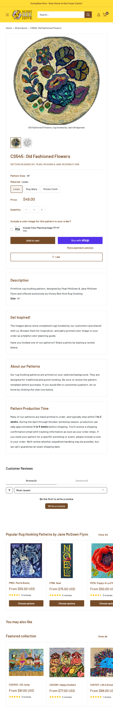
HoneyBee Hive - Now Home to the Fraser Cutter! (56, 3)
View (25, 231)
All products (21, 27)
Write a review (56, 506)
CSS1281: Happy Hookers (62, 684)
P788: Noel (55, 582)
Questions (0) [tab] (82, 480)
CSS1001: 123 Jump (19, 684)
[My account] (98, 14)
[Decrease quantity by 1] (26, 210)
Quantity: (15, 209)
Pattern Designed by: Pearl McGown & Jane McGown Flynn (44, 164)
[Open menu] (7, 15)
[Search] (88, 14)
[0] (105, 14)
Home (9, 27)
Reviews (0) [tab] (31, 480)
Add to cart (32, 240)
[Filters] (9, 490)
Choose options (26, 603)
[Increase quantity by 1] (42, 210)
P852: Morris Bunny (19, 582)
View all (103, 636)
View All (103, 534)
